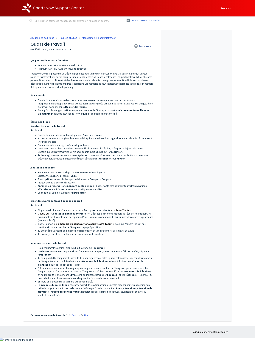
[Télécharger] (121, 124)
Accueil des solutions (42, 37)
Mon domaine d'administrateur (99, 37)
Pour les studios (68, 37)
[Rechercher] (31, 21)
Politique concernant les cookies (210, 332)
